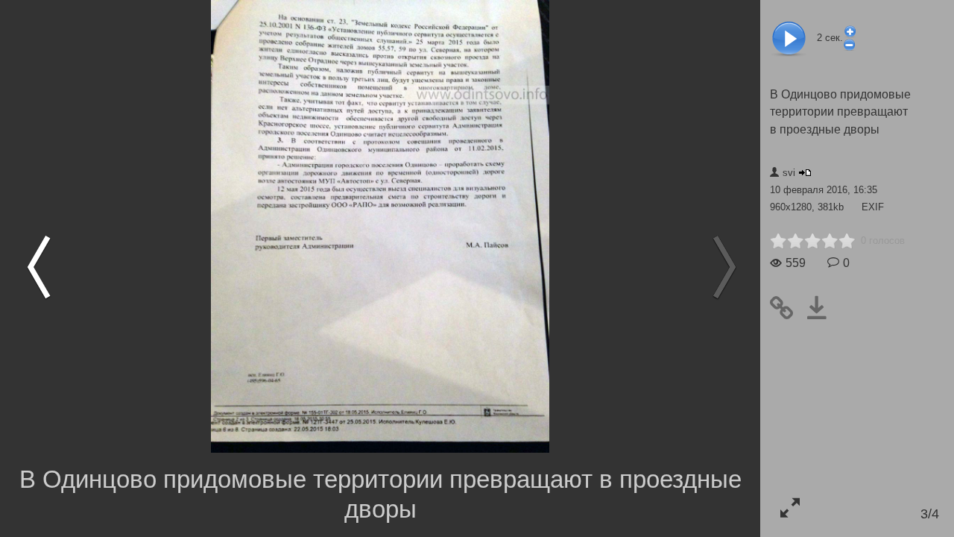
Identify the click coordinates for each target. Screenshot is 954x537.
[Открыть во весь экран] (789, 507)
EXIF (873, 207)
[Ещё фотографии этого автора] (805, 172)
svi (789, 172)
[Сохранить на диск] (822, 307)
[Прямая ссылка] (787, 307)
